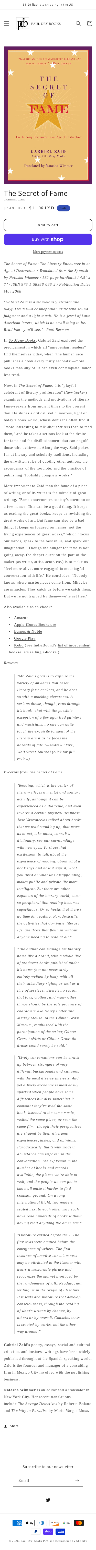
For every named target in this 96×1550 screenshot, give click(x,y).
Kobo (19, 645)
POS (46, 1540)
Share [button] (14, 1426)
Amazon (21, 618)
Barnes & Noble (28, 631)
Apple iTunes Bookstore (35, 624)
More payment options (48, 252)
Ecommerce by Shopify (71, 1540)
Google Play (25, 638)
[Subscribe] (77, 1481)
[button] (6, 23)
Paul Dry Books (31, 1540)
